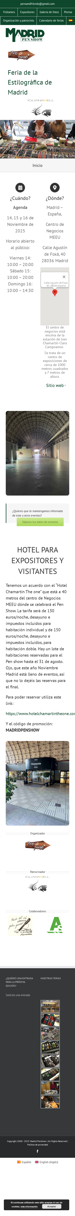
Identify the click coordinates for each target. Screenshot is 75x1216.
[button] (55, 293)
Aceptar (51, 1206)
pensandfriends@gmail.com (37, 4)
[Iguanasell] (41, 109)
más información (29, 1206)
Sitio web (55, 385)
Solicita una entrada (18, 995)
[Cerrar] (64, 276)
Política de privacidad (37, 1144)
